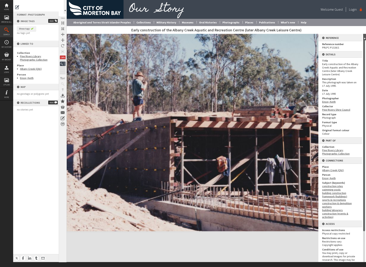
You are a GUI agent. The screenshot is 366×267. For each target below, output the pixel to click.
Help (304, 22)
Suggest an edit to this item (17, 7)
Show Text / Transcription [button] (63, 78)
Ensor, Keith (27, 78)
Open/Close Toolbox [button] (65, 7)
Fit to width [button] (63, 34)
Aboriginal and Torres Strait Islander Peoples (102, 22)
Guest (339, 9)
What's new (288, 22)
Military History (166, 22)
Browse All (6, 22)
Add (52, 20)
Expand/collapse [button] (364, 37)
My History (7, 47)
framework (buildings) (334, 196)
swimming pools (331, 189)
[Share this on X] (17, 256)
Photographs (230, 22)
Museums (187, 22)
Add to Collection (63, 101)
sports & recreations (334, 200)
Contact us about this (63, 112)
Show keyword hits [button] (63, 84)
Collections (143, 22)
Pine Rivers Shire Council (336, 109)
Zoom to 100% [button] (63, 51)
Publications (267, 22)
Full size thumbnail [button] (63, 23)
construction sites (332, 186)
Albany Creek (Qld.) (31, 69)
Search (6, 34)
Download (63, 95)
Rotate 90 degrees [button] (63, 46)
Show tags (24, 28)
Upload (6, 84)
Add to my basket (63, 107)
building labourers (332, 210)
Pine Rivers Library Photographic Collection (33, 58)
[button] (63, 64)
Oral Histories (208, 22)
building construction (334, 193)
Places (249, 22)
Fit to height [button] (63, 40)
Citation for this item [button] (63, 124)
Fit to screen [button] (63, 29)
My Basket (6, 59)
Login (6, 72)
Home (6, 9)
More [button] (6, 97)
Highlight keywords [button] (63, 90)
